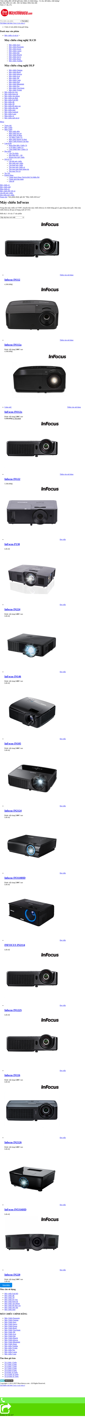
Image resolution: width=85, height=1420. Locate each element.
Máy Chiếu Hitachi (11, 1338)
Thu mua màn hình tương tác (19, 169)
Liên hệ (11, 181)
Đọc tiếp (63, 539)
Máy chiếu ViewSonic (16, 88)
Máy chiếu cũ (5, 185)
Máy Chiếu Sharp (10, 1344)
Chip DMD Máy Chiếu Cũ (18, 149)
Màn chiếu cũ (9, 116)
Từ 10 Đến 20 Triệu (11, 1374)
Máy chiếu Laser (10, 114)
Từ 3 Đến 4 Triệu (10, 1364)
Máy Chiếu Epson (10, 1326)
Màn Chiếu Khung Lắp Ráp (19, 141)
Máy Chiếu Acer (10, 1334)
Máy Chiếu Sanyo (10, 1324)
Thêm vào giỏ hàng (66, 275)
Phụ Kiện (7, 151)
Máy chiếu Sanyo (15, 57)
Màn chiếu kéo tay (15, 133)
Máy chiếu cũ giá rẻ (11, 35)
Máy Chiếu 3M (9, 1332)
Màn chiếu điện (14, 131)
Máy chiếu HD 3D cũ (7, 191)
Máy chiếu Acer (14, 76)
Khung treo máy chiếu (16, 157)
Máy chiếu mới (5, 187)
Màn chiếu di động (15, 135)
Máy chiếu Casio (15, 80)
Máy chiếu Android (11, 112)
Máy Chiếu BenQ (10, 1328)
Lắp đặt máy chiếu (15, 161)
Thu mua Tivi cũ (14, 171)
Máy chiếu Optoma (15, 70)
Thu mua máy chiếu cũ (17, 167)
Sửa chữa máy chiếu (16, 163)
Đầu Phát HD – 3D (15, 155)
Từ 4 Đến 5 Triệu (10, 1366)
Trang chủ (8, 125)
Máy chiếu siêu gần (11, 108)
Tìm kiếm (25, 21)
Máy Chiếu (8, 127)
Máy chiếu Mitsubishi (16, 84)
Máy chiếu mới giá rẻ (11, 118)
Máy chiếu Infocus (15, 74)
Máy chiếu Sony (14, 45)
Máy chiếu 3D (9, 104)
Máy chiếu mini (9, 110)
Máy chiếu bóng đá (11, 94)
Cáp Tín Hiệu (13, 153)
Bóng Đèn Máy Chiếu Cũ (18, 145)
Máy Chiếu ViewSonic (12, 1330)
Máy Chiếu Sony (10, 1322)
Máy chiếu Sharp (15, 59)
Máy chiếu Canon (15, 51)
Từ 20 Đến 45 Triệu (11, 1376)
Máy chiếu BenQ (15, 72)
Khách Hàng (8, 175)
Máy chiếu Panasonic (16, 47)
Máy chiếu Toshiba (15, 61)
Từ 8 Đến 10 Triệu (11, 1372)
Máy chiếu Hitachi (15, 55)
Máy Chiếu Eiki (10, 1336)
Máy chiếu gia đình (11, 98)
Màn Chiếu (8, 129)
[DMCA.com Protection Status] (6, 1381)
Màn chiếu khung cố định (18, 139)
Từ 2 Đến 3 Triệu (10, 1362)
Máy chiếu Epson (15, 49)
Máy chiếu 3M (14, 78)
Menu (2, 122)
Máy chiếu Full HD (11, 100)
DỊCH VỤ (8, 159)
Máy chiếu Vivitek (15, 90)
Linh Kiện (8, 143)
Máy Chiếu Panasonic (12, 1318)
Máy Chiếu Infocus (11, 1340)
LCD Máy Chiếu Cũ (16, 147)
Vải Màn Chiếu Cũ (15, 137)
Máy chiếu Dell (14, 82)
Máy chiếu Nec (14, 86)
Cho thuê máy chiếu (16, 165)
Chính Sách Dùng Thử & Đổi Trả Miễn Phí (24, 177)
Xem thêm (6, 1285)
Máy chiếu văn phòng (12, 96)
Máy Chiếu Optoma (11, 1320)
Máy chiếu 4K (9, 102)
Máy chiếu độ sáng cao (12, 106)
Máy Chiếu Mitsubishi (12, 1342)
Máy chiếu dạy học (11, 92)
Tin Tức (7, 173)
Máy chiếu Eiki (14, 53)
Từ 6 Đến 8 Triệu (10, 1370)
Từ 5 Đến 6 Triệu (10, 1368)
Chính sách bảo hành (16, 179)
